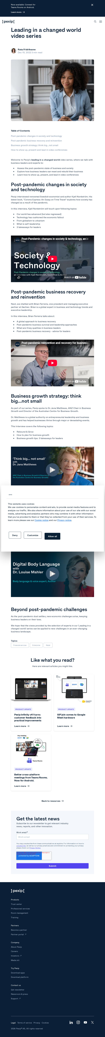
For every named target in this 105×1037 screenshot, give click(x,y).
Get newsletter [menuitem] (17, 989)
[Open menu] (100, 21)
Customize (32, 535)
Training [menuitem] (14, 917)
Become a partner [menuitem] (19, 929)
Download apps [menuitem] (18, 972)
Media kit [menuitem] (15, 960)
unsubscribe (21, 845)
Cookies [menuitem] (45, 1022)
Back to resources (51, 801)
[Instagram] (78, 1023)
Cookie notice (42, 520)
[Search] (95, 21)
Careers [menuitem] (14, 951)
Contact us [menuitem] (16, 985)
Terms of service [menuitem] (24, 1022)
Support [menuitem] (14, 998)
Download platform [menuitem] (19, 977)
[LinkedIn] (71, 1023)
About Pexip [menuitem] (16, 946)
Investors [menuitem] (15, 955)
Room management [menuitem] (19, 912)
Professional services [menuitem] (20, 908)
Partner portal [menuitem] (17, 934)
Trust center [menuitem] (16, 904)
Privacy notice (64, 520)
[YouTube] (85, 1022)
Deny (15, 535)
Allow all (52, 536)
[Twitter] (92, 1023)
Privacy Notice (34, 848)
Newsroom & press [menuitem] (19, 994)
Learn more (16, 12)
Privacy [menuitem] (36, 1022)
